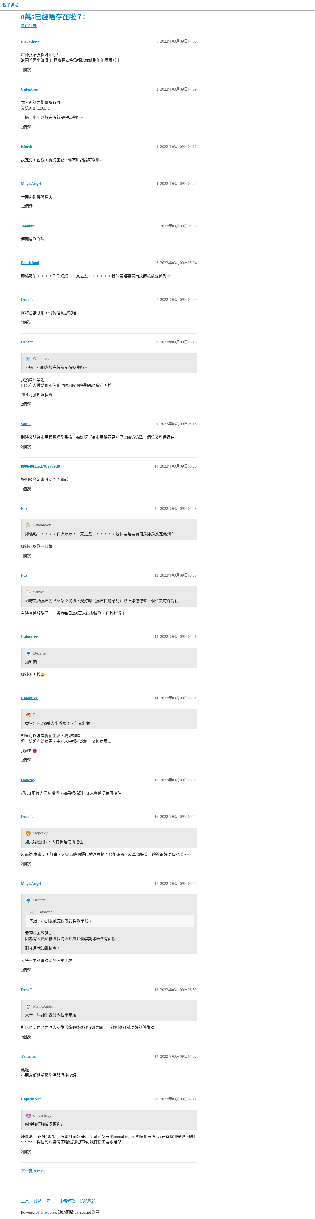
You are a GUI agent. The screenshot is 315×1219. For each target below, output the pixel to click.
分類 (38, 1201)
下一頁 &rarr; (33, 1171)
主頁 (25, 1201)
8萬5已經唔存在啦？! (53, 17)
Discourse (48, 1212)
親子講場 (10, 5)
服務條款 (67, 1201)
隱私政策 (88, 1201)
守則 (50, 1201)
